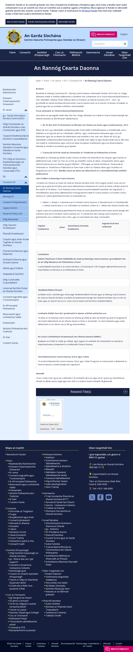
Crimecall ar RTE (17, 627)
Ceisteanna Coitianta (56, 612)
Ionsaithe (14, 526)
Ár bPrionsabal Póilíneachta (22, 481)
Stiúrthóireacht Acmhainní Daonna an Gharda (58, 525)
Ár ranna (56, 80)
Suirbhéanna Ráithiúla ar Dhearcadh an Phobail (58, 557)
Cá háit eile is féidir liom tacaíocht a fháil (20, 587)
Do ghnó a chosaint (18, 600)
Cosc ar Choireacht (16, 594)
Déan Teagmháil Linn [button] (124, 55)
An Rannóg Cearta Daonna (98, 80)
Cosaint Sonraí (119, 644)
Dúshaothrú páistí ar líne (21, 541)
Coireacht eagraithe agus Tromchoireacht (21, 477)
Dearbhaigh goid (17, 570)
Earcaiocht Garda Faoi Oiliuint (60, 502)
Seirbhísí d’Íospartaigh (18, 550)
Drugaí (12, 514)
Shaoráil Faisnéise (54, 535)
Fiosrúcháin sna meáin (57, 582)
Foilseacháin (15, 490)
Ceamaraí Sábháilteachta (58, 478)
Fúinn (46, 80)
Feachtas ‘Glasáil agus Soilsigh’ (24, 612)
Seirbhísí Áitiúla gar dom (57, 588)
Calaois (12, 529)
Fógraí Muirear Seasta (56, 481)
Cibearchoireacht (17, 535)
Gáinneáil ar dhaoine (19, 523)
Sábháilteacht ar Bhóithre (58, 466)
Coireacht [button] (25, 52)
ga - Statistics (52, 529)
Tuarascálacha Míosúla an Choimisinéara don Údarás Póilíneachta (59, 550)
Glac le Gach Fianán (16, 21)
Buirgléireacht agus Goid (21, 517)
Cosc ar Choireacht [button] (59, 54)
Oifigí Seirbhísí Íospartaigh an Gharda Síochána (23, 554)
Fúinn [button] (12, 52)
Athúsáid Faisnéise (107, 644)
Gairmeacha (49, 493)
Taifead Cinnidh (53, 615)
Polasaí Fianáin (28, 644)
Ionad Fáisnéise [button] (109, 54)
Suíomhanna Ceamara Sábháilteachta (56, 462)
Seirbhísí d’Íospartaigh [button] (41, 54)
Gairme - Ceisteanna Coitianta (60, 505)
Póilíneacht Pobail (18, 618)
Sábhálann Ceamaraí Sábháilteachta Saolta (56, 474)
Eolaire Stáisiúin (53, 573)
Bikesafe (50, 469)
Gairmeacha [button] (93, 52)
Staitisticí (50, 457)
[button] (25, 110)
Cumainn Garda (16, 502)
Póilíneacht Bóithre (52, 454)
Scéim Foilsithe (53, 544)
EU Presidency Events (56, 532)
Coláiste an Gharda (55, 508)
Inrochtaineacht (106, 34)
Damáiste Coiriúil (17, 532)
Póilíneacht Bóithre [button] (76, 54)
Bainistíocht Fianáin (16, 454)
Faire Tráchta (52, 487)
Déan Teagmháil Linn (53, 570)
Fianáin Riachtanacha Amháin (41, 21)
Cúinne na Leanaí (17, 609)
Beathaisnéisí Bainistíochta (22, 463)
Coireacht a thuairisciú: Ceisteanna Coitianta (20, 566)
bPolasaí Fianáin (90, 10)
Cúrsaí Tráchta (16, 538)
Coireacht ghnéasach (19, 520)
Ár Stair (13, 499)
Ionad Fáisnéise (50, 520)
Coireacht (11, 508)
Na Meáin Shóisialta (55, 585)
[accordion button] (125, 392)
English (124, 34)
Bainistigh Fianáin (67, 21)
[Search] (125, 44)
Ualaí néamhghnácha (56, 484)
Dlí (65, 80)
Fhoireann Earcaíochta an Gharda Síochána (58, 512)
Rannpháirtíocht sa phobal (22, 630)
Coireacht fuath (17, 544)
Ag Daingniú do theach (20, 597)
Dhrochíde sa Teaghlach (21, 511)
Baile (38, 80)
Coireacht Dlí (75, 80)
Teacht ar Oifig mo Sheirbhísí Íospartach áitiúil (23, 581)
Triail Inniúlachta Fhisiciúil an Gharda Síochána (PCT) (60, 498)
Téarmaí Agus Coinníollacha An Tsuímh (87, 644)
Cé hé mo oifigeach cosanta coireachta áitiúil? (22, 605)
